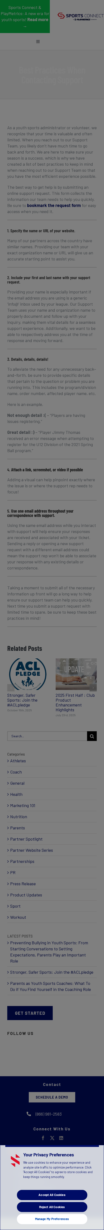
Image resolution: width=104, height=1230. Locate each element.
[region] (52, 1187)
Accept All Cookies (51, 1195)
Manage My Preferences (52, 1219)
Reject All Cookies (52, 1207)
